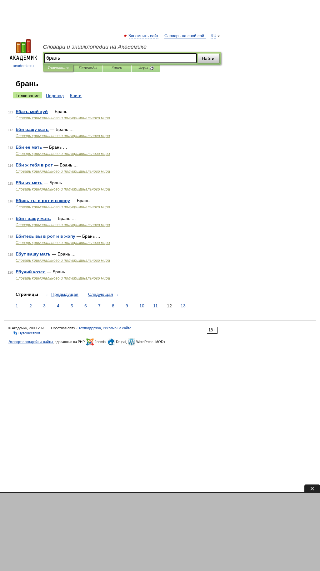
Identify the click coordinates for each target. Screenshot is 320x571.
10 (141, 305)
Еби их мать (29, 182)
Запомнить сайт (143, 36)
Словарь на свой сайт (185, 36)
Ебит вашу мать (33, 218)
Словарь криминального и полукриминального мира (63, 118)
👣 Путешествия (26, 333)
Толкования (58, 68)
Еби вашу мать (32, 129)
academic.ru (23, 66)
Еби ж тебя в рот (34, 164)
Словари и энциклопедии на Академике (95, 47)
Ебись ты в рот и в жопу (43, 200)
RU (213, 36)
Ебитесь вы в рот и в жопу (45, 236)
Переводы (88, 68)
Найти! (209, 58)
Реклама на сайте (117, 328)
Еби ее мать (29, 147)
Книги (117, 68)
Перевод (55, 95)
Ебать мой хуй (32, 111)
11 (155, 305)
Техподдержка (89, 328)
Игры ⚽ (146, 68)
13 (183, 305)
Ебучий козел (31, 271)
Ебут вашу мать (33, 253)
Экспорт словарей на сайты (30, 342)
